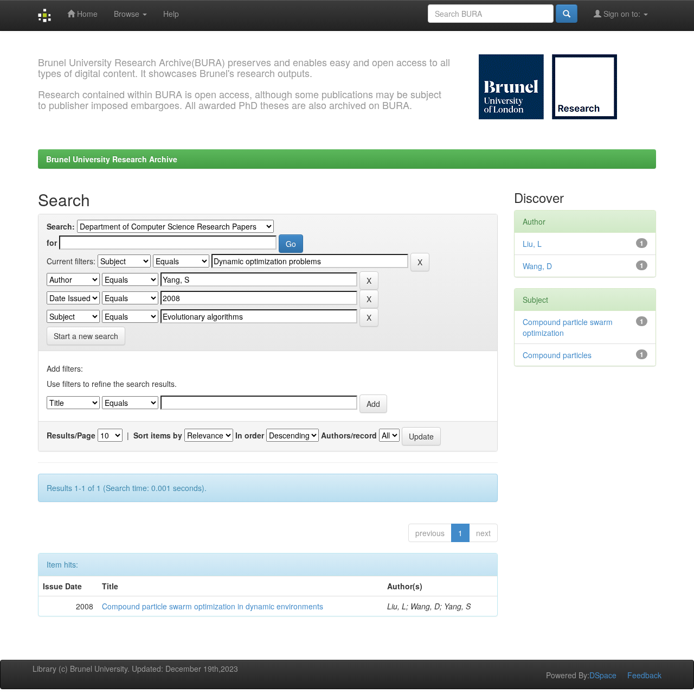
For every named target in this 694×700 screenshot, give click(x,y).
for (52, 242)
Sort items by (157, 435)
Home (86, 13)
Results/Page (71, 435)
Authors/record (349, 435)
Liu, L (532, 243)
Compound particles (557, 354)
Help (171, 13)
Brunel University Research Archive (111, 159)
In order (249, 435)
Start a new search (86, 335)
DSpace (602, 675)
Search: (61, 226)
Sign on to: (621, 13)
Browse (128, 13)
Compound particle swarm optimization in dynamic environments (212, 606)
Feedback (644, 675)
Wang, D (537, 265)
